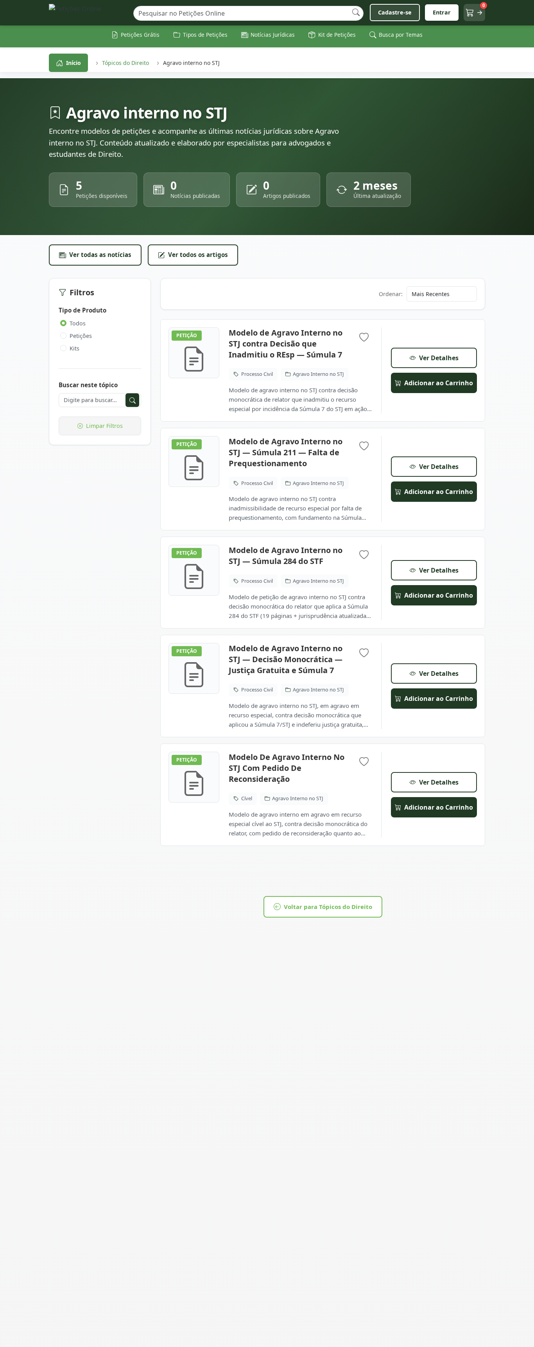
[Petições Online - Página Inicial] (88, 13)
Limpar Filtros (104, 425)
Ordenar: (391, 294)
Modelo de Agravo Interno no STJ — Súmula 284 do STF (285, 555)
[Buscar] (356, 12)
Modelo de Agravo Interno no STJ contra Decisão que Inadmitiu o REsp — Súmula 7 (285, 343)
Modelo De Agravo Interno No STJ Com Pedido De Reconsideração (286, 768)
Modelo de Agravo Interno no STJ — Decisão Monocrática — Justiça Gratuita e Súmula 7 (285, 659)
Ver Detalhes (439, 358)
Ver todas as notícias (100, 255)
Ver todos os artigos (198, 255)
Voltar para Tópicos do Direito (328, 907)
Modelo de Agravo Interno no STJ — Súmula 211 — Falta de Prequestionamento (285, 452)
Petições (81, 335)
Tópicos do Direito (125, 62)
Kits (74, 348)
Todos (78, 323)
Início (73, 62)
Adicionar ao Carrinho (438, 383)
